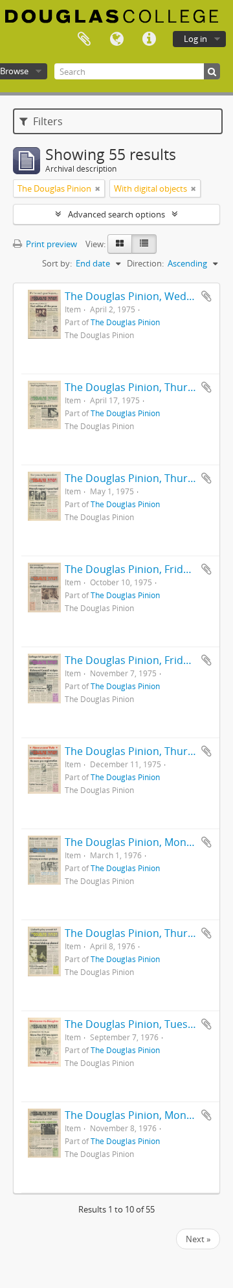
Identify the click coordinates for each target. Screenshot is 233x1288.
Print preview (50, 244)
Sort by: (57, 263)
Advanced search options (116, 214)
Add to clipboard (206, 296)
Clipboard (84, 39)
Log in (195, 39)
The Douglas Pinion (125, 322)
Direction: (145, 263)
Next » (198, 1239)
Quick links (149, 39)
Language (116, 39)
